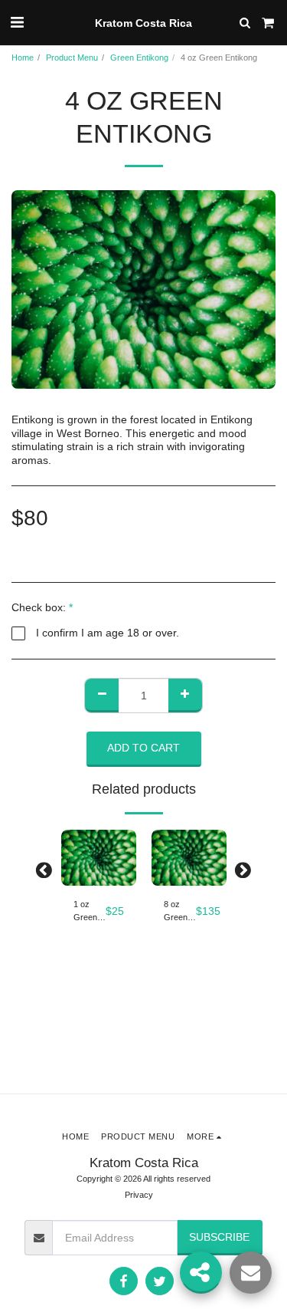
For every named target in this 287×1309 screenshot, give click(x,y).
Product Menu (72, 57)
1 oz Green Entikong (89, 912)
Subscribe (219, 1237)
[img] (98, 858)
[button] (17, 22)
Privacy (139, 1194)
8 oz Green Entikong (180, 912)
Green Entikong (139, 57)
